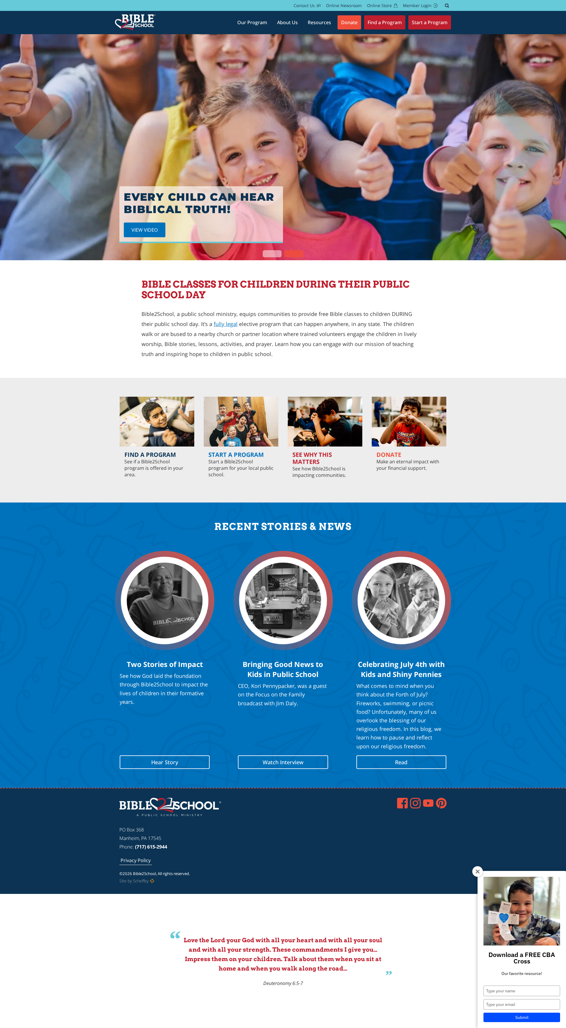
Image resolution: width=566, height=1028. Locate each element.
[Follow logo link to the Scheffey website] (152, 881)
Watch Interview (283, 762)
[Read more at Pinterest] (441, 803)
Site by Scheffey (134, 881)
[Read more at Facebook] (402, 803)
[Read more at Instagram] (415, 803)
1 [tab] (272, 253)
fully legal (226, 323)
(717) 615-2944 (151, 847)
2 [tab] (293, 253)
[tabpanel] (283, 147)
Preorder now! (150, 226)
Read (401, 762)
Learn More (409, 482)
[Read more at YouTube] (428, 803)
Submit (522, 1017)
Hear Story (164, 762)
